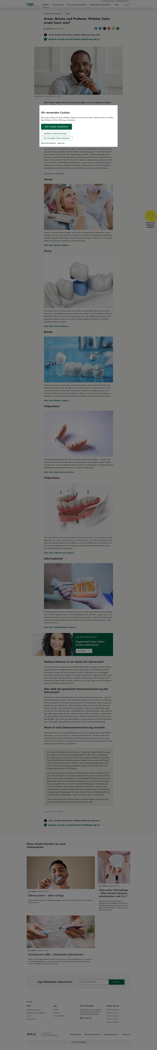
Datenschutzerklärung (48, 143)
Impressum (61, 143)
